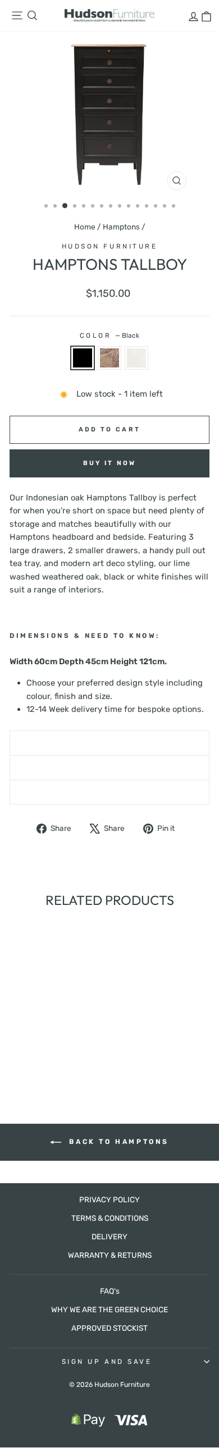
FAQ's (110, 1290)
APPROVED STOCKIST (109, 1327)
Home (84, 226)
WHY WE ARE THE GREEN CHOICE (109, 1309)
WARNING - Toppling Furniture (109, 792)
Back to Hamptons (117, 1142)
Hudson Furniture (110, 246)
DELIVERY (109, 1236)
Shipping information (110, 743)
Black (82, 358)
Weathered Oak (109, 358)
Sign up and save (107, 1362)
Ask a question (109, 767)
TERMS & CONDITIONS (109, 1217)
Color (109, 335)
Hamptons (121, 226)
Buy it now (109, 463)
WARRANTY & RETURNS (110, 1255)
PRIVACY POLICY (109, 1199)
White (136, 358)
